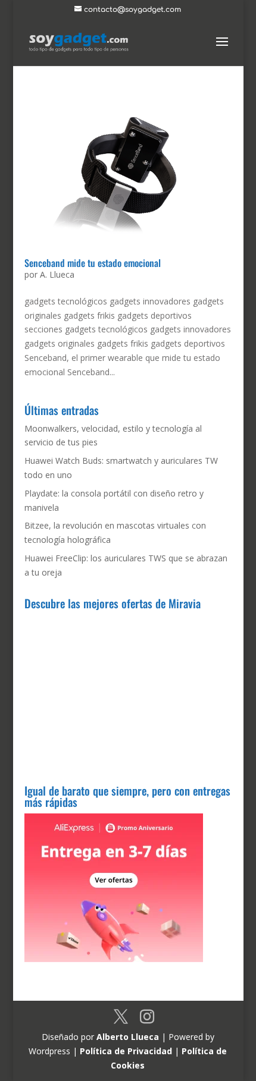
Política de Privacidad (126, 1051)
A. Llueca (57, 274)
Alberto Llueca (127, 1036)
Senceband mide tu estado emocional (92, 263)
